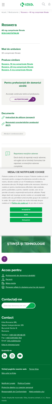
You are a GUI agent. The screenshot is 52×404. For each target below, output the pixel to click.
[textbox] (18, 306)
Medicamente (13, 12)
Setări (26, 215)
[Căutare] (43, 5)
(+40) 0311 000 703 (14, 338)
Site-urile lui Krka (9, 373)
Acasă (4, 12)
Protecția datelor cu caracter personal (17, 387)
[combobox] (18, 305)
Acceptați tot (26, 209)
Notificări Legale (8, 383)
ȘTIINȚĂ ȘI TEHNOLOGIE (26, 244)
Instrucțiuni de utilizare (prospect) (20, 117)
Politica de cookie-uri (20, 203)
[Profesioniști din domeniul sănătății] (49, 4)
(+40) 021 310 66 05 (17, 335)
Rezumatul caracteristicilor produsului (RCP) (22, 124)
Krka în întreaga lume (10, 344)
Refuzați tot (26, 220)
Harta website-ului (36, 391)
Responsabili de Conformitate (14, 391)
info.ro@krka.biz (14, 341)
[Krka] (27, 5)
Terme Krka (34, 369)
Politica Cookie (24, 383)
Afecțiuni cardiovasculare (13, 134)
